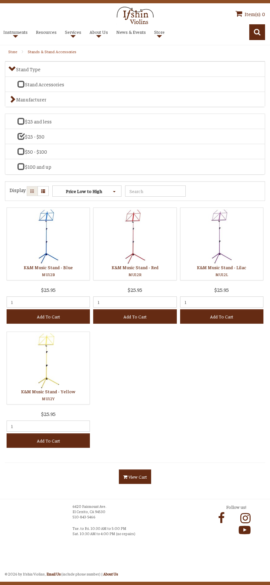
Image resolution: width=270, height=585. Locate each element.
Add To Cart (48, 316)
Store (12, 51)
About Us (110, 574)
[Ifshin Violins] (135, 14)
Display (18, 190)
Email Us (53, 574)
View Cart (137, 477)
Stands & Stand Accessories (52, 51)
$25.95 (48, 289)
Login (11, 566)
